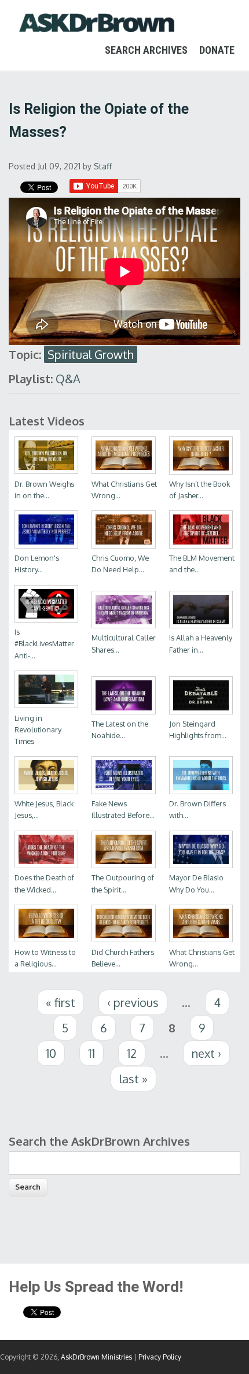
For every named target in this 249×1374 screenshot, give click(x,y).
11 (91, 1053)
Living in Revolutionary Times (37, 729)
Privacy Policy (159, 1357)
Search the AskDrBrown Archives (99, 1141)
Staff (103, 166)
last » (133, 1078)
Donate (217, 50)
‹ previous (133, 1002)
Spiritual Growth (90, 354)
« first (60, 1002)
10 (51, 1053)
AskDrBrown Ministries (96, 1357)
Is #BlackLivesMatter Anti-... (44, 643)
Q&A (68, 378)
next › (206, 1053)
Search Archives (146, 50)
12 (132, 1053)
